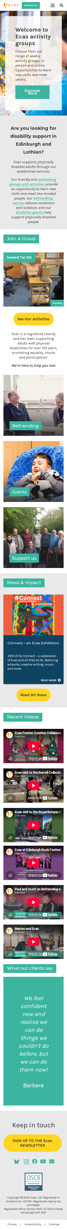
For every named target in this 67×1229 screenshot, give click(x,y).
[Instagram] (26, 1162)
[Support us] (33, 537)
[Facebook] (34, 1161)
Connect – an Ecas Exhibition (33, 643)
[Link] (33, 279)
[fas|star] (16, 1161)
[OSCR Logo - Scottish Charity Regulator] (33, 1182)
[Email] (51, 1161)
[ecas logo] (11, 5)
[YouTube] (43, 1161)
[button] (53, 5)
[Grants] (33, 471)
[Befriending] (33, 405)
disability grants (29, 212)
